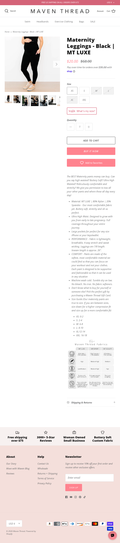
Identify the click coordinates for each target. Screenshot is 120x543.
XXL (84, 99)
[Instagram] (75, 497)
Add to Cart (91, 140)
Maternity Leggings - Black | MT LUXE (28, 32)
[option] (32, 64)
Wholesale (43, 468)
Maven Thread (19, 531)
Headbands (43, 21)
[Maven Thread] (60, 11)
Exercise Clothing (64, 21)
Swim (27, 21)
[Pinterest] (80, 497)
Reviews (10, 473)
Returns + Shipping (48, 473)
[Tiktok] (84, 497)
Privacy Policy (44, 483)
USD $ (109, 2)
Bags (81, 21)
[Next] (56, 64)
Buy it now (91, 151)
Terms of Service (46, 478)
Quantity (72, 120)
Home (7, 32)
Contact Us (43, 463)
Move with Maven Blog (18, 468)
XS (72, 90)
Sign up (73, 487)
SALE (92, 21)
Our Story (11, 463)
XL (72, 99)
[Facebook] (66, 497)
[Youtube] (71, 497)
